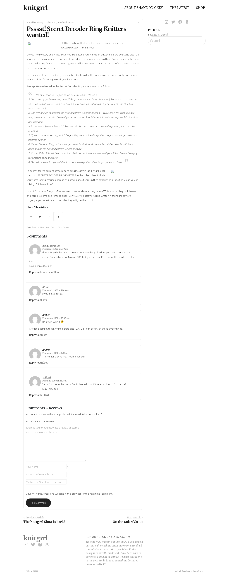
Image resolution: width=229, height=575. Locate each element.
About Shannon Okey (143, 8)
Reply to (34, 272)
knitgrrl (35, 8)
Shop (200, 8)
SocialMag (186, 571)
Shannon (69, 22)
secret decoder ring (84, 191)
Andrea (46, 349)
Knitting (39, 22)
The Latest (179, 8)
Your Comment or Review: (40, 421)
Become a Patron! (158, 34)
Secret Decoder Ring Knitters (117, 144)
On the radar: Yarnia (128, 522)
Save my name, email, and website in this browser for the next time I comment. (69, 493)
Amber (46, 315)
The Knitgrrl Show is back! (43, 522)
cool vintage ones (57, 195)
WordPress (198, 571)
